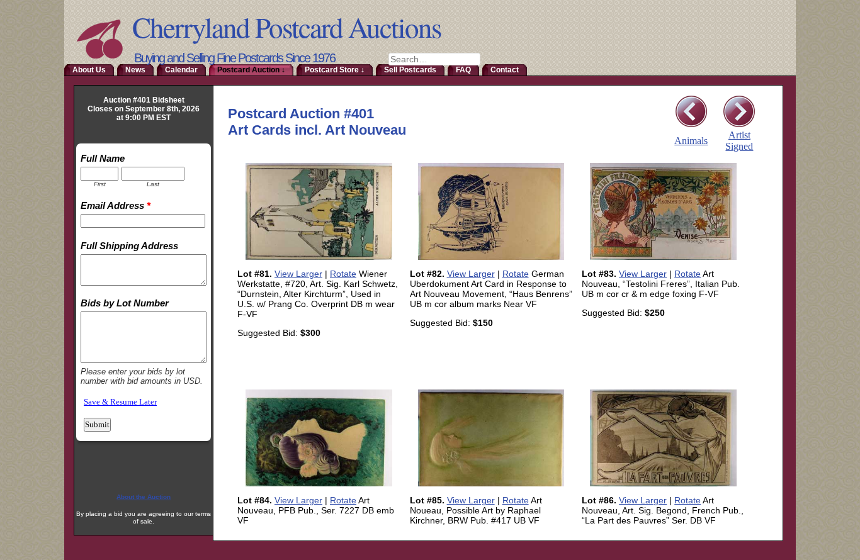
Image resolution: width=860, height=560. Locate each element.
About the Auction (143, 496)
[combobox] (434, 59)
